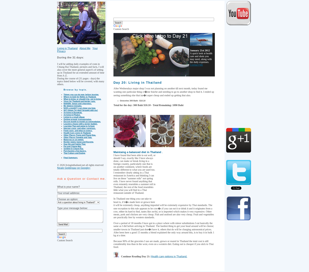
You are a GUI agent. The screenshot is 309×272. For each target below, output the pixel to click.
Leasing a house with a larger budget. (81, 124)
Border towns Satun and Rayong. (79, 142)
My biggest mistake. (73, 106)
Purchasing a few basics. (75, 151)
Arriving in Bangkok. (73, 113)
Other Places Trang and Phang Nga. (80, 135)
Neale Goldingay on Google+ (73, 168)
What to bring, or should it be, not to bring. (82, 99)
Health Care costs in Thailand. (77, 133)
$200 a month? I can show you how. (80, 108)
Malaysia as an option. (74, 140)
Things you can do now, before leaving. (81, 95)
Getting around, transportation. (78, 119)
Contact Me (196, 65)
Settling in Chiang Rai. (74, 149)
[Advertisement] (165, 8)
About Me (85, 48)
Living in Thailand (67, 48)
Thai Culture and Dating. (74, 153)
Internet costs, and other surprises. (80, 128)
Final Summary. (71, 158)
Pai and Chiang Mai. (72, 146)
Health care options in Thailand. (169, 256)
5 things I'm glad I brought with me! (81, 110)
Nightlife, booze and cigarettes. (78, 104)
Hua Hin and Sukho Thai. (75, 144)
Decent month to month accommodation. (82, 122)
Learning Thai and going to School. (79, 126)
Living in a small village (74, 117)
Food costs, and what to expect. (78, 131)
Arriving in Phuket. (72, 115)
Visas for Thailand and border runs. (80, 101)
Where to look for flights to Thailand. (80, 97)
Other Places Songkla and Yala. (78, 137)
